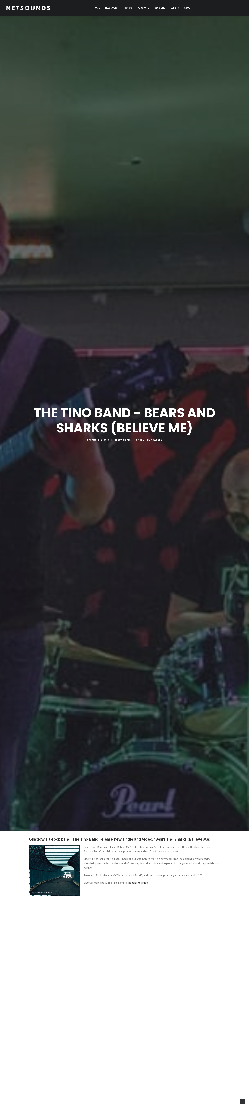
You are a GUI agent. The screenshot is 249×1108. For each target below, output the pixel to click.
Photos (127, 7)
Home (97, 7)
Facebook (130, 883)
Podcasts (143, 7)
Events (175, 7)
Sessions (160, 7)
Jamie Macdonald (151, 440)
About (188, 7)
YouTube (143, 883)
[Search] (241, 8)
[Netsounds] (28, 8)
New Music (111, 7)
